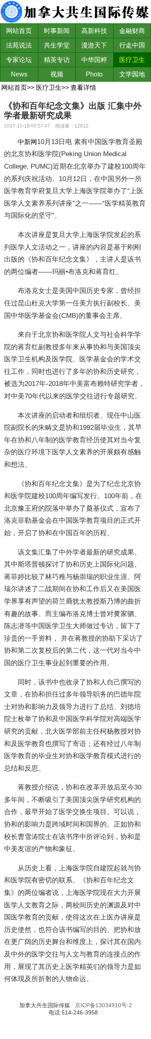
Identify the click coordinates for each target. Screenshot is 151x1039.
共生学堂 (57, 45)
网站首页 (19, 30)
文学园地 (132, 74)
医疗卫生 (132, 59)
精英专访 (57, 59)
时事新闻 (57, 30)
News (19, 74)
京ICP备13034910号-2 (103, 1005)
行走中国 (132, 45)
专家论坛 (19, 59)
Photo (94, 74)
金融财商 (132, 30)
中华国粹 (94, 59)
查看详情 (83, 87)
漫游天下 (94, 45)
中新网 (27, 141)
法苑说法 (19, 45)
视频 (56, 74)
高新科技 (94, 30)
